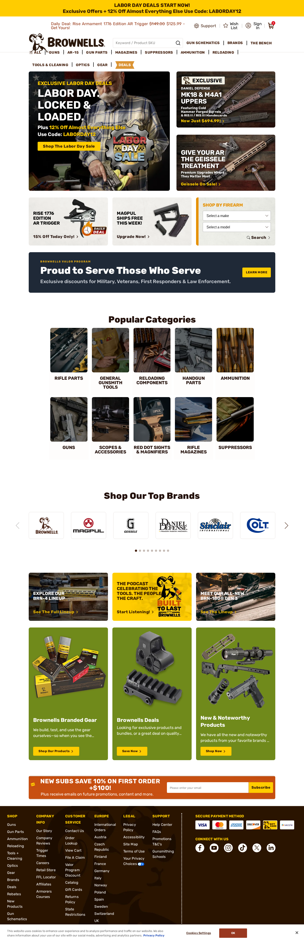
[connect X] (256, 847)
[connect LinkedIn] (271, 847)
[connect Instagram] (228, 847)
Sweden (101, 906)
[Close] (297, 933)
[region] (152, 521)
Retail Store (46, 870)
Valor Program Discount (72, 870)
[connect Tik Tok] (242, 847)
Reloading (15, 846)
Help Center (162, 824)
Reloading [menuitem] (223, 52)
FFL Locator (46, 877)
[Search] (178, 43)
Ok (233, 933)
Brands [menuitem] (235, 43)
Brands (13, 880)
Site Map (130, 844)
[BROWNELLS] (46, 525)
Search (258, 237)
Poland (100, 892)
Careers (42, 863)
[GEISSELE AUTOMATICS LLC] (130, 525)
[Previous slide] (17, 525)
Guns (11, 824)
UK (96, 921)
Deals (11, 887)
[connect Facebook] (199, 847)
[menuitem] (37, 52)
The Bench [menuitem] (261, 43)
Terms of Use (134, 851)
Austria (100, 837)
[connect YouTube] (214, 847)
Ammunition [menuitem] (193, 52)
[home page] (67, 42)
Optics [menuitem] (83, 65)
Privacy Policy (153, 935)
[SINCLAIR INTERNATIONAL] (215, 525)
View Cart (73, 850)
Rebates (14, 894)
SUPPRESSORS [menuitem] (159, 52)
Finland (100, 857)
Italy (98, 878)
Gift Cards (73, 889)
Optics (12, 865)
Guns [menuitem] (54, 52)
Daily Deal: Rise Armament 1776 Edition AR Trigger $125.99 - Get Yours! (118, 25)
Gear (11, 873)
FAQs (156, 832)
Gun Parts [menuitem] (97, 52)
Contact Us (74, 831)
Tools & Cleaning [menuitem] (50, 65)
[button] (253, 26)
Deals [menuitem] (125, 65)
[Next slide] (286, 525)
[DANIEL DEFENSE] (173, 525)
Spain (99, 899)
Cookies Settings (198, 933)
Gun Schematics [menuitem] (203, 43)
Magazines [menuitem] (126, 52)
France (100, 864)
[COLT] (257, 525)
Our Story (44, 831)
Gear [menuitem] (102, 65)
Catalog (71, 882)
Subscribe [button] (261, 787)
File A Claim (75, 857)
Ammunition (17, 839)
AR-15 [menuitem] (73, 52)
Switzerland (104, 914)
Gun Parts (15, 832)
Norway (100, 885)
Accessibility (134, 837)
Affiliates (43, 884)
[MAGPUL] (88, 525)
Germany (102, 871)
